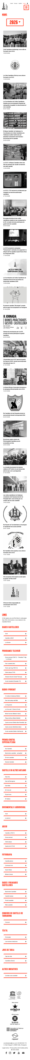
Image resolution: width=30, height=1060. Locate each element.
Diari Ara (7, 777)
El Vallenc (7, 799)
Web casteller (9, 905)
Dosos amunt (9, 837)
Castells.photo (9, 861)
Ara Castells (8, 748)
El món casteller (9, 757)
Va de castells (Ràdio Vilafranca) (14, 731)
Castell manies (9, 896)
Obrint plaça (8, 842)
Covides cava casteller (11, 975)
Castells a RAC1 (9, 638)
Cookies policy (24, 1048)
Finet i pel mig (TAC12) (11, 668)
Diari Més (7, 785)
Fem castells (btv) (10, 663)
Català (11, 3)
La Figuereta (8, 705)
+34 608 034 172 (22, 1043)
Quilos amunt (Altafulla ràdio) (13, 727)
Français (15, 3)
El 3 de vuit (8, 790)
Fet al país (8, 937)
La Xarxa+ (8, 642)
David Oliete (8, 870)
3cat (6, 633)
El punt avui (8, 794)
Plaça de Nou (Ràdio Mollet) (12, 718)
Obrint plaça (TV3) (10, 672)
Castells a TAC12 (10, 833)
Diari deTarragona (10, 781)
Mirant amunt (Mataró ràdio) (13, 713)
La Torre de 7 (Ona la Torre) (12, 709)
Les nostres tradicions (11, 941)
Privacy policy (13, 1048)
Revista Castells (9, 762)
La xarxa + (8, 818)
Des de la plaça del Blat (11, 700)
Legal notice (5, 1048)
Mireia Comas (9, 874)
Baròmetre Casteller (10, 891)
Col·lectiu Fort (9, 865)
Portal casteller (9, 900)
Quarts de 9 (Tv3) (10, 846)
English (24, 3)
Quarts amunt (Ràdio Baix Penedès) (15, 722)
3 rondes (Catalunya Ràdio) (12, 696)
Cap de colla (8, 956)
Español (20, 3)
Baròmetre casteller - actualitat (13, 753)
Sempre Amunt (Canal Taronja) (13, 676)
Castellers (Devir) (10, 960)
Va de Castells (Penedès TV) (13, 681)
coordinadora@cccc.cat (10, 1043)
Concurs (7, 922)
